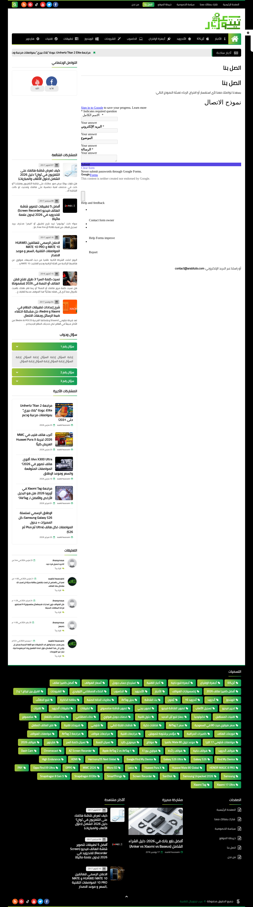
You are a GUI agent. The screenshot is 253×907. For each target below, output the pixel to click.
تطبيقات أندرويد (61, 708)
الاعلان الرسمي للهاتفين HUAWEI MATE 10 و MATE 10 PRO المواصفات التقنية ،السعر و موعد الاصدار (37, 249)
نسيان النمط (103, 742)
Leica (131, 767)
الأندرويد (181, 38)
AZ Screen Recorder (80, 750)
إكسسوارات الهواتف (184, 691)
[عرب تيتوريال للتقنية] (212, 20)
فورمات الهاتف (226, 733)
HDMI (74, 759)
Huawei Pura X (152, 767)
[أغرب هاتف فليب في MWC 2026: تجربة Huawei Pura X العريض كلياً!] (64, 439)
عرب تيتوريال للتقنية (191, 901)
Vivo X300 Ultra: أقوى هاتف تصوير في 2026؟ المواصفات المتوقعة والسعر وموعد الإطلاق (47, 466)
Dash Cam (27, 750)
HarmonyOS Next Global (102, 759)
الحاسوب (132, 38)
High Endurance (51, 759)
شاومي (95, 725)
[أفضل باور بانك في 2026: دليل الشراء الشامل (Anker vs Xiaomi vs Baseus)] (155, 822)
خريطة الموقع (164, 4)
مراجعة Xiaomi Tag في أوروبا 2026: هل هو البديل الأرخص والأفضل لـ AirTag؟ (35, 493)
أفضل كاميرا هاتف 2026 (221, 691)
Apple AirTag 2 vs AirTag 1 (116, 750)
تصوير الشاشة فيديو (173, 708)
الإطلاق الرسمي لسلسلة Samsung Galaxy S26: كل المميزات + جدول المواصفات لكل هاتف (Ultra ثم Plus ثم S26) (46, 522)
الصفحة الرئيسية (231, 4)
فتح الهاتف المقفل (42, 725)
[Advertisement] (44, 124)
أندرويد (211, 699)
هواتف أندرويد (226, 750)
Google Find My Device (140, 759)
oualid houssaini (56, 579)
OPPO (68, 767)
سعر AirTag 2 (176, 725)
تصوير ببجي (144, 708)
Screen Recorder (142, 776)
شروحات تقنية (72, 725)
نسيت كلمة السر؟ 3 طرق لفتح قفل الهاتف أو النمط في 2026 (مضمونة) (36, 281)
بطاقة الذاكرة (68, 699)
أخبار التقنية (153, 682)
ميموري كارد (128, 742)
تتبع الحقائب (42, 699)
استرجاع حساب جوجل (124, 682)
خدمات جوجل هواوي (115, 716)
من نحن (135, 4)
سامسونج (27, 716)
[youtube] (43, 4)
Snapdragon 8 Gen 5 (52, 776)
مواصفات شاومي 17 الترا (220, 742)
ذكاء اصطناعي (84, 716)
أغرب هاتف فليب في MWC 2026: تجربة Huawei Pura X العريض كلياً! (34, 439)
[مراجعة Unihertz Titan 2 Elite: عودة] (64, 410)
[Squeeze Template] (238, 901)
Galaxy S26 (200, 759)
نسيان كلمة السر (75, 742)
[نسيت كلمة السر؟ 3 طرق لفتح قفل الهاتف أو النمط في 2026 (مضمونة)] (70, 278)
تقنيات (49, 38)
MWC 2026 (89, 767)
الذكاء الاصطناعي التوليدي (87, 691)
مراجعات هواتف (100, 733)
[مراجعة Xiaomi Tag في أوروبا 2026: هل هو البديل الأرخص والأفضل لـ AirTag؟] (64, 493)
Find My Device (226, 759)
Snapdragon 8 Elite (85, 776)
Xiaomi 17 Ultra (226, 784)
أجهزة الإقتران (157, 38)
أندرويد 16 (191, 699)
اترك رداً (58, 568)
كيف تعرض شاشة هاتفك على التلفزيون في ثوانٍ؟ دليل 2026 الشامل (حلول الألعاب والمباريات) (39, 174)
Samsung (229, 776)
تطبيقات (68, 38)
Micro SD (112, 767)
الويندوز (88, 38)
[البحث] (15, 5)
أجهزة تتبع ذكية (180, 682)
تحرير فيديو (228, 708)
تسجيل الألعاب (203, 708)
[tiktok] (36, 4)
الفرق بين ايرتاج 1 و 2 (28, 691)
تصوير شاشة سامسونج (113, 708)
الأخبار (218, 38)
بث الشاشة (150, 699)
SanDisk (167, 776)
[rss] (24, 4)
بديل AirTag (127, 699)
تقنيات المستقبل (225, 716)
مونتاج (150, 742)
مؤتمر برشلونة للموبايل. (162, 733)
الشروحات (110, 38)
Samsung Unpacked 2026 (198, 776)
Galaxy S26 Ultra (173, 759)
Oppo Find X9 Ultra (44, 767)
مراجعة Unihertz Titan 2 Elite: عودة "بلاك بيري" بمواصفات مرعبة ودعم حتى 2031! (70, 52)
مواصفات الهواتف (40, 733)
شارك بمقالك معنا (209, 4)
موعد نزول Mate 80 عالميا (180, 742)
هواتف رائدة (175, 750)
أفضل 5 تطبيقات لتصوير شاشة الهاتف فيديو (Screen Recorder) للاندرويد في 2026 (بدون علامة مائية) (39, 212)
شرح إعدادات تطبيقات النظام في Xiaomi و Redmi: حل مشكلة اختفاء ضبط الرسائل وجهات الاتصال (37, 311)
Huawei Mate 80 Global (185, 767)
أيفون (171, 699)
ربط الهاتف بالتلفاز (54, 716)
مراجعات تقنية (129, 733)
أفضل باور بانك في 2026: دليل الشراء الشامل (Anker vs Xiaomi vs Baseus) (156, 844)
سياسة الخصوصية (185, 4)
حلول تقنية (144, 716)
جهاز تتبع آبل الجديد (172, 716)
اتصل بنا (148, 4)
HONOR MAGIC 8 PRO (222, 767)
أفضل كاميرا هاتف (63, 682)
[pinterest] (30, 4)
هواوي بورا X (149, 750)
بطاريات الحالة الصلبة (99, 699)
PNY (20, 767)
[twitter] (49, 4)
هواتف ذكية (200, 750)
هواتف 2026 (28, 742)
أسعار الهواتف (93, 682)
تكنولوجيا (199, 716)
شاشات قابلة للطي (121, 725)
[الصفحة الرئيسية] (234, 38)
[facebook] (55, 4)
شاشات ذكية (150, 725)
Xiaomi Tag (200, 784)
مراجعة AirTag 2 (71, 733)
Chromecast (51, 750)
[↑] (126, 896)
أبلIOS (200, 38)
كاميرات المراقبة (197, 733)
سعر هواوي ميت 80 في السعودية (214, 725)
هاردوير (30, 38)
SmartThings (114, 776)
